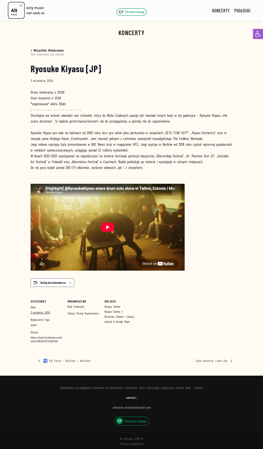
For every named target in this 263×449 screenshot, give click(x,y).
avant (34, 325)
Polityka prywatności (131, 444)
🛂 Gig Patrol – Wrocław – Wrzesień (66, 360)
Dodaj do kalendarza (53, 282)
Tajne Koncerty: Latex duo (212, 360)
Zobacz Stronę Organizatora (83, 313)
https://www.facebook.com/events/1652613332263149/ (46, 339)
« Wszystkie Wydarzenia (47, 50)
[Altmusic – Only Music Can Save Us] (26, 10)
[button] (258, 34)
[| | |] (131, 12)
